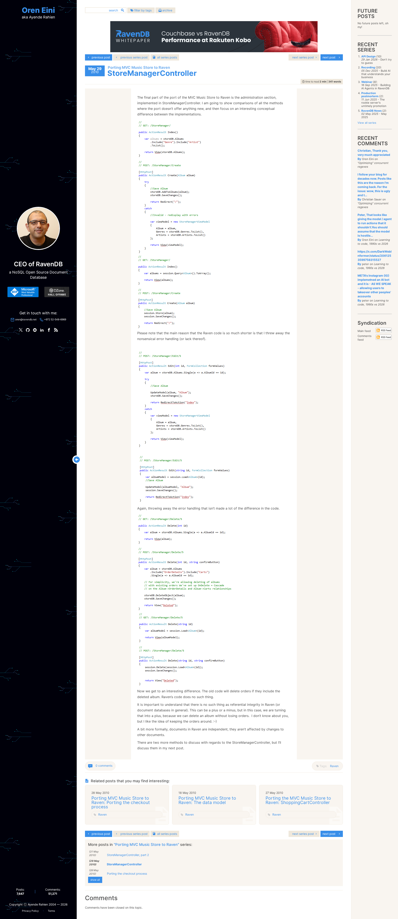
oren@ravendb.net (25, 319)
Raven (334, 766)
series (167, 57)
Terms (51, 910)
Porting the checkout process (127, 873)
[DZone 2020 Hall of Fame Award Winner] (56, 292)
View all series (367, 122)
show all (95, 879)
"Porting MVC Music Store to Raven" (147, 844)
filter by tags (142, 10)
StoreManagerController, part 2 (128, 855)
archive (166, 10)
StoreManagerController (124, 864)
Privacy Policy (30, 910)
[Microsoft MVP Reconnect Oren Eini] (23, 292)
